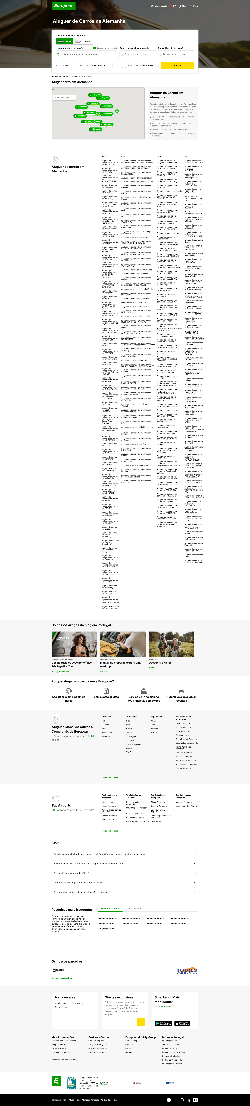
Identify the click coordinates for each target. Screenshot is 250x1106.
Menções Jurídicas (90, 1100)
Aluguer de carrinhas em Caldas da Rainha (107, 929)
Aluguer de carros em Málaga (155, 918)
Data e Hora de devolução (171, 48)
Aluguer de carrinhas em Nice (155, 923)
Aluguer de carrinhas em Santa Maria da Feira (179, 923)
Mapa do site (74, 1100)
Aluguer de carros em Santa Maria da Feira (107, 923)
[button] (117, 111)
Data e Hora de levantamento (134, 48)
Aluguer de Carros (60, 76)
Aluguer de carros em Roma (107, 918)
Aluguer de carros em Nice (131, 923)
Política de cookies (109, 1100)
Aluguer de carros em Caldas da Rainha (179, 918)
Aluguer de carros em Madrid (131, 918)
